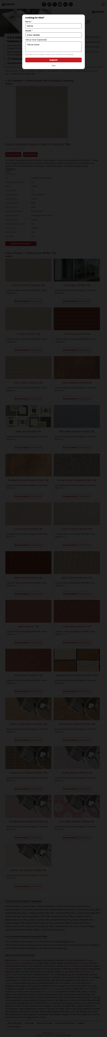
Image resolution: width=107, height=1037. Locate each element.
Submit (53, 60)
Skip (54, 65)
